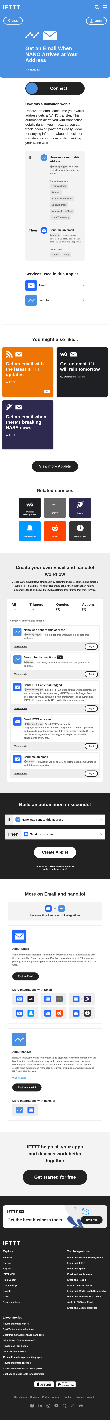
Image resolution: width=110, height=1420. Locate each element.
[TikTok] (72, 1406)
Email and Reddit (76, 1280)
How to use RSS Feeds (15, 1346)
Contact (68, 1397)
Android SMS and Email (80, 1302)
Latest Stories (12, 1317)
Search (7, 1291)
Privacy (80, 1397)
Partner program (51, 1397)
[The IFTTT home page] (11, 7)
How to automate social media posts (22, 1368)
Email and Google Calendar (82, 1308)
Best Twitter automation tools (19, 1329)
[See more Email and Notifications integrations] (25, 1013)
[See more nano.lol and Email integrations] (25, 1110)
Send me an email (62, 230)
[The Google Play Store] (66, 1384)
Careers (34, 1397)
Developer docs (11, 1302)
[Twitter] (64, 1406)
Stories (7, 1263)
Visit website (19, 1078)
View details (20, 646)
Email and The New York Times (84, 1297)
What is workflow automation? (19, 1340)
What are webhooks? (14, 1351)
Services (7, 1257)
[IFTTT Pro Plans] (60, 657)
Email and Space (76, 1269)
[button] (105, 7)
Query (30, 662)
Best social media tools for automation (24, 1374)
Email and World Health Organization (87, 1291)
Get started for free (55, 1177)
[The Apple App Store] (44, 1384)
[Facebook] (32, 1406)
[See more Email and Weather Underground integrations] (25, 999)
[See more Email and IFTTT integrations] (53, 999)
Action (30, 761)
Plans (6, 1297)
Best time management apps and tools (24, 1335)
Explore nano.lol (27, 1087)
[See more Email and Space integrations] (82, 999)
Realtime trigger (35, 689)
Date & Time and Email (79, 1285)
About (90, 1397)
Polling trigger (34, 634)
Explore (8, 1251)
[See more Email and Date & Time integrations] (82, 1013)
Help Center (9, 1280)
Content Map (10, 1285)
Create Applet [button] (55, 852)
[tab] (16, 607)
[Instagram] (48, 1406)
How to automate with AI (16, 1324)
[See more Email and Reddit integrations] (53, 1013)
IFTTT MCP (9, 1274)
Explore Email (25, 976)
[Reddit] (81, 1406)
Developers (20, 1397)
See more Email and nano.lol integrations (55, 915)
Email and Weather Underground (85, 1257)
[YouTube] (56, 1406)
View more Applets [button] (55, 466)
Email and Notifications (79, 1274)
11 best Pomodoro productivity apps (22, 1357)
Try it (91, 646)
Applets (7, 1269)
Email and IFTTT (76, 1263)
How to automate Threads (17, 1363)
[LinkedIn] (40, 1406)
